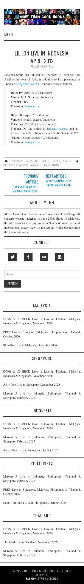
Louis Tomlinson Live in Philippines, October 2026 (34, 503)
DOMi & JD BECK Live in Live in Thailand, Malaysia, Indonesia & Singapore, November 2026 (42, 321)
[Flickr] (44, 257)
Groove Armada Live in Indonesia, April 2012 (59, 183)
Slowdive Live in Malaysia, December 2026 (30, 345)
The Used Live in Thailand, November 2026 (30, 542)
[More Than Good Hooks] (42, 16)
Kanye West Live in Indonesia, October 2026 (30, 450)
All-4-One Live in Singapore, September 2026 (31, 384)
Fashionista (34, 578)
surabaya (53, 165)
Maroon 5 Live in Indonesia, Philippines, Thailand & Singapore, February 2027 (42, 395)
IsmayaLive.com (57, 128)
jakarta (34, 165)
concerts (17, 161)
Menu (8, 34)
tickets (44, 161)
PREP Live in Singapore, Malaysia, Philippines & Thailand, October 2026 (42, 334)
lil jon (43, 165)
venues (67, 161)
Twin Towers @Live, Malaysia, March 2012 (25, 189)
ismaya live (22, 165)
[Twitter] (12, 257)
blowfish (9, 165)
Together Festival (28, 84)
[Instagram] (59, 257)
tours (56, 161)
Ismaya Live (32, 106)
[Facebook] (28, 257)
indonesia (31, 161)
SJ (52, 67)
